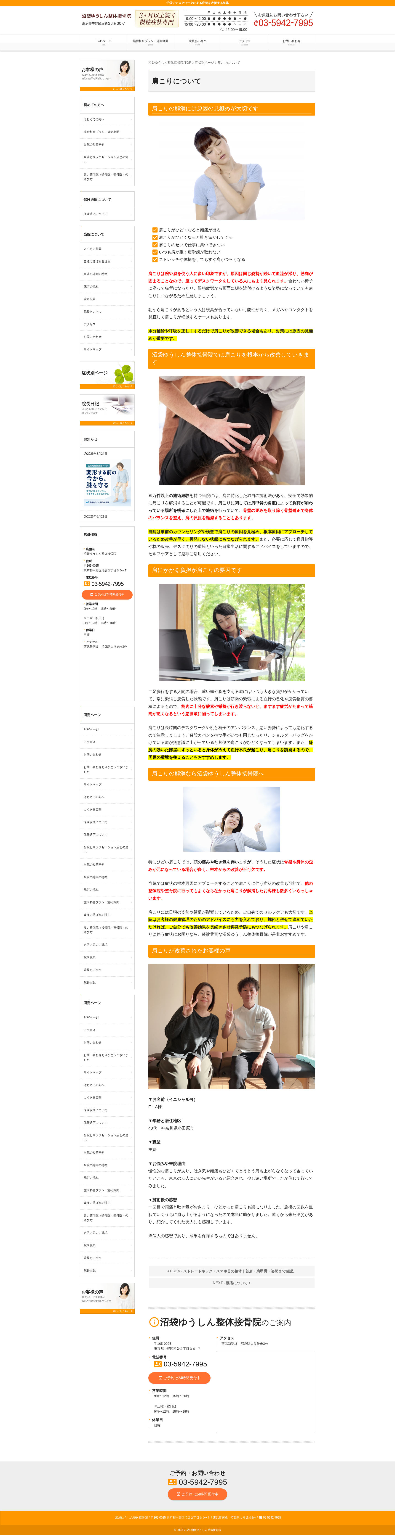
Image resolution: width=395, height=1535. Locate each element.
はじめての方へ (94, 119)
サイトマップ (92, 349)
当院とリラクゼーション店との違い (106, 159)
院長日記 (90, 982)
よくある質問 (92, 249)
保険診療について (95, 822)
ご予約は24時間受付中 (179, 1378)
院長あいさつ (198, 42)
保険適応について (95, 214)
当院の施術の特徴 (95, 274)
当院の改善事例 (94, 144)
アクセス (245, 42)
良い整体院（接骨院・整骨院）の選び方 (106, 177)
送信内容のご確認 (95, 944)
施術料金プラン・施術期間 (150, 42)
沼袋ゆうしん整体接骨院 (206, 1530)
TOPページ (103, 42)
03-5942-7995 (180, 1364)
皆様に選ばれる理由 (97, 261)
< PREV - (232, 1271)
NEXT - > (232, 1283)
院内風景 (90, 299)
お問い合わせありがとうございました (106, 769)
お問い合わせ (292, 42)
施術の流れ (91, 286)
